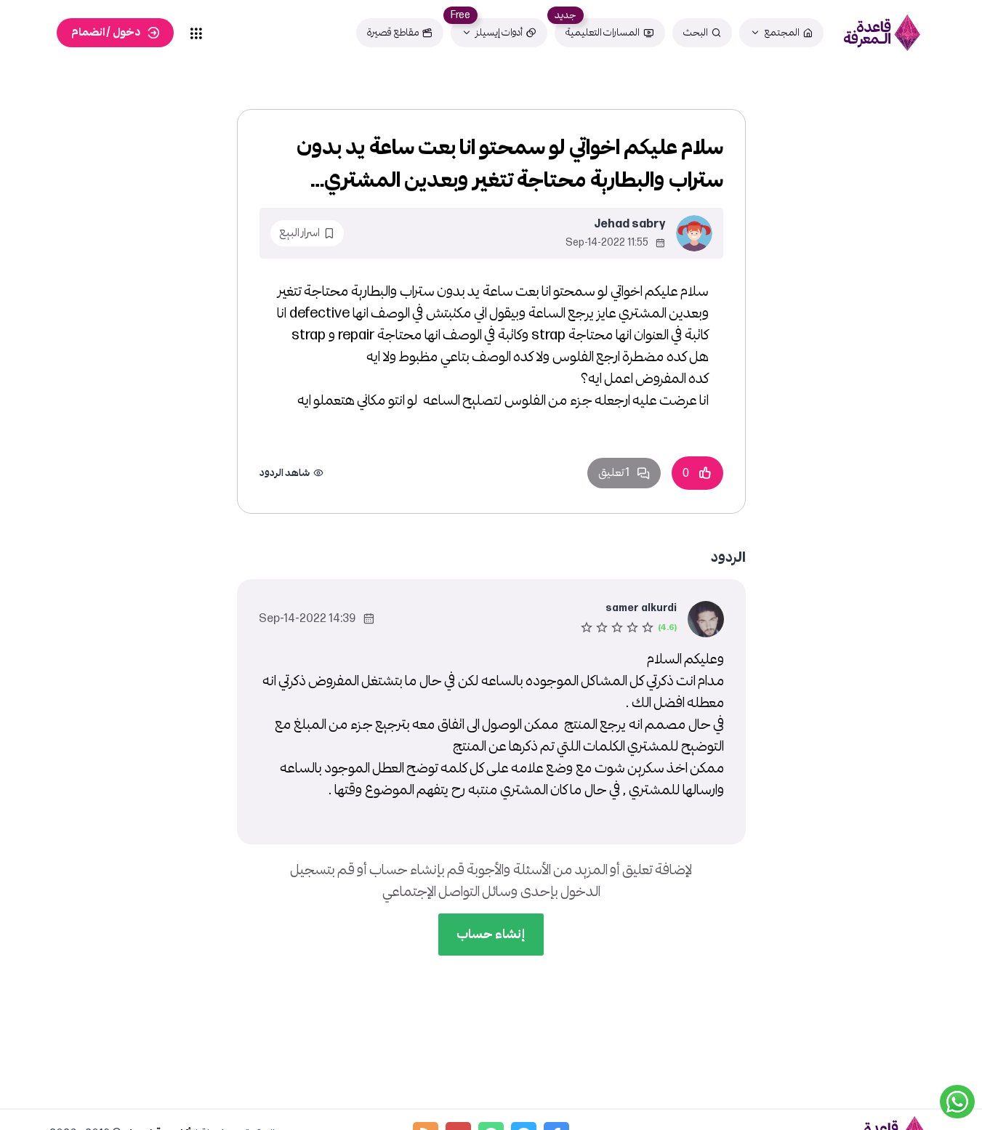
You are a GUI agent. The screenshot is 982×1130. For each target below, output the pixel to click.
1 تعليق (613, 473)
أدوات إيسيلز (499, 32)
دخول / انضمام (105, 32)
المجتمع (782, 32)
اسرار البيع (299, 233)
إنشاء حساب (491, 934)
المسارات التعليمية (603, 32)
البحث (695, 32)
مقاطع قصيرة (393, 32)
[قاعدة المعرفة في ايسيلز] (881, 33)
